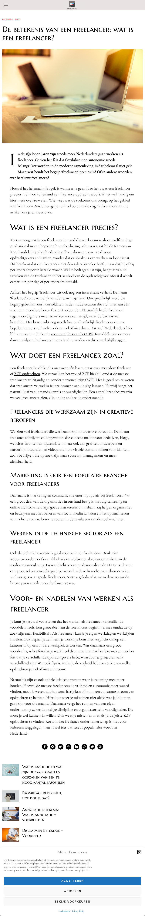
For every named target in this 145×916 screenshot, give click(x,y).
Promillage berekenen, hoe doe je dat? (42, 795)
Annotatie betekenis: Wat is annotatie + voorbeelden (40, 814)
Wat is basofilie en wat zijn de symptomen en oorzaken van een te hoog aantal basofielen (43, 774)
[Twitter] (60, 747)
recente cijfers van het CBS (72, 334)
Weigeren (72, 891)
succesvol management (85, 455)
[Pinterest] (68, 747)
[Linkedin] (76, 747)
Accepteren (72, 881)
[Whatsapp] (84, 747)
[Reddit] (92, 747)
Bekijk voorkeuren (72, 902)
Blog (18, 19)
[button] (139, 852)
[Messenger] (53, 747)
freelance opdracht (75, 194)
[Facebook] (45, 747)
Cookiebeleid (64, 911)
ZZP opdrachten (27, 373)
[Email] (100, 747)
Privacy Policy (78, 911)
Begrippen (7, 19)
